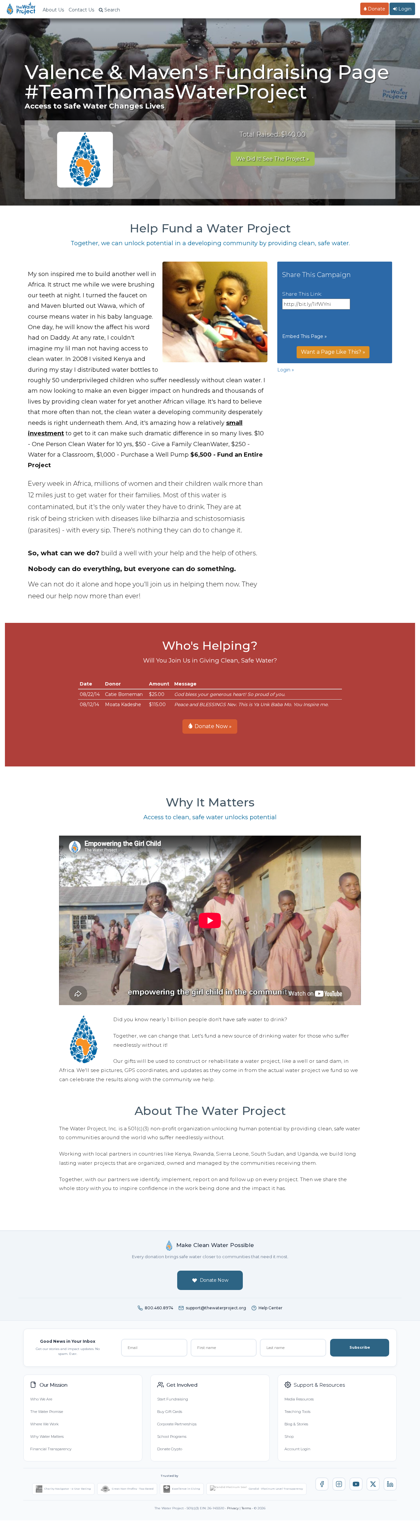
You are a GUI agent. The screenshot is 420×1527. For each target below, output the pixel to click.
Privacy (233, 1508)
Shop (289, 1436)
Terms (246, 1508)
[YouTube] (356, 1484)
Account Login (297, 1449)
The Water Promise (46, 1411)
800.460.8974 (159, 1307)
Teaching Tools (297, 1411)
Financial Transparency (51, 1449)
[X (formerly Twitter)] (373, 1484)
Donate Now (214, 1280)
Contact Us (81, 10)
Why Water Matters (47, 1436)
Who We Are (41, 1399)
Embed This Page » (304, 336)
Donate (376, 9)
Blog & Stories (296, 1424)
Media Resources (299, 1399)
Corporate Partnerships (177, 1424)
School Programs (171, 1436)
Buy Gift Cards (169, 1411)
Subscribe (359, 1347)
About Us (53, 10)
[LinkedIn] (390, 1484)
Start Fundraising (172, 1399)
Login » (285, 370)
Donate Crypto (169, 1449)
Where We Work (44, 1424)
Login (404, 9)
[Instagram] (339, 1484)
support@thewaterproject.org (216, 1307)
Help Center (271, 1307)
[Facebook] (321, 1484)
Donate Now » (212, 726)
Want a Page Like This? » (333, 352)
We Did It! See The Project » (272, 159)
